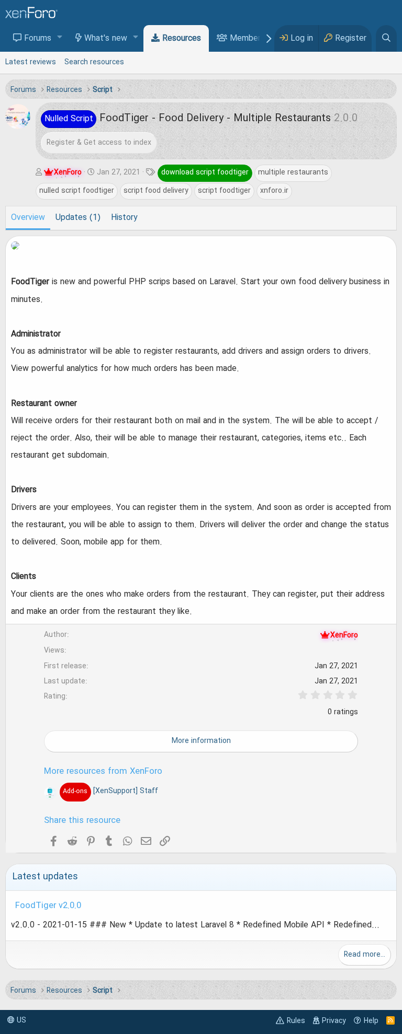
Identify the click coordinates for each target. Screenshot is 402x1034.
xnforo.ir (274, 190)
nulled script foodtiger (76, 190)
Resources (181, 38)
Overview (28, 218)
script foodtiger (224, 190)
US (20, 1020)
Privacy (334, 1021)
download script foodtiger (205, 172)
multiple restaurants (293, 172)
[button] (60, 38)
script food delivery (156, 190)
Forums (37, 38)
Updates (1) (77, 218)
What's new (105, 38)
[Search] (386, 38)
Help (371, 1021)
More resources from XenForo (103, 772)
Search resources (94, 62)
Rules (296, 1021)
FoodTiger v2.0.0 (48, 906)
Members (247, 38)
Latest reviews (30, 62)
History (124, 218)
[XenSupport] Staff (110, 791)
